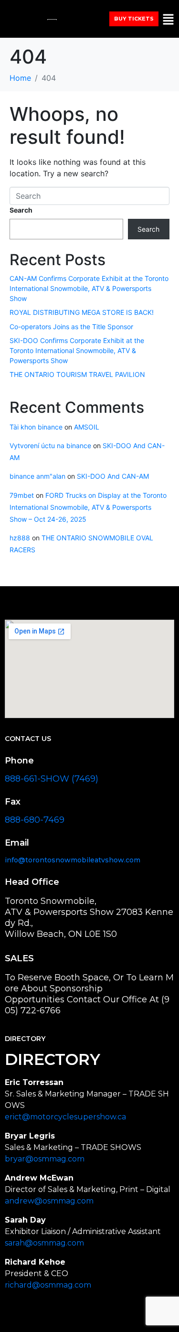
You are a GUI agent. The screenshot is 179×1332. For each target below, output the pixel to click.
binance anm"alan (37, 476)
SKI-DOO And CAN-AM (113, 476)
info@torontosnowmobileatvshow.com (72, 860)
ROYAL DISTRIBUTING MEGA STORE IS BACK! (82, 312)
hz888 (20, 538)
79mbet (22, 495)
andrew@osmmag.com (49, 1200)
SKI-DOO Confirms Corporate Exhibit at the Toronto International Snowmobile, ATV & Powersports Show (77, 350)
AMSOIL (86, 427)
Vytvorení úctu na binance (50, 445)
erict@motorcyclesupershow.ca (65, 1116)
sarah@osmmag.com (44, 1242)
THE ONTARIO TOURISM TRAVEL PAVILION (77, 374)
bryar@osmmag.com (44, 1158)
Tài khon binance (36, 427)
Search (21, 210)
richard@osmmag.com (48, 1284)
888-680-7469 (34, 820)
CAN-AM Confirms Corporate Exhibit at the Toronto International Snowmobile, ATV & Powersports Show (89, 288)
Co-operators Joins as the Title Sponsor (72, 326)
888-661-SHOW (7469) (51, 778)
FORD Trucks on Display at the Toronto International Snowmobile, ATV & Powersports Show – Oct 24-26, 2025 (88, 507)
